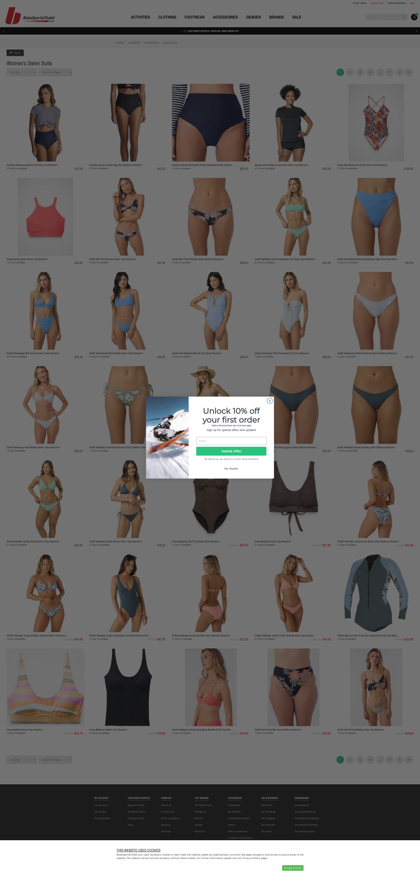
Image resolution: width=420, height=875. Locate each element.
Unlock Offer (231, 451)
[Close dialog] (270, 401)
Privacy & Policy (251, 858)
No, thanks (231, 468)
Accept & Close (292, 867)
